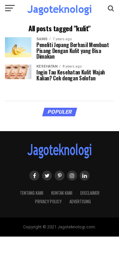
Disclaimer (89, 193)
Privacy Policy (48, 201)
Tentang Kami (31, 193)
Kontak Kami (61, 193)
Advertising (80, 201)
